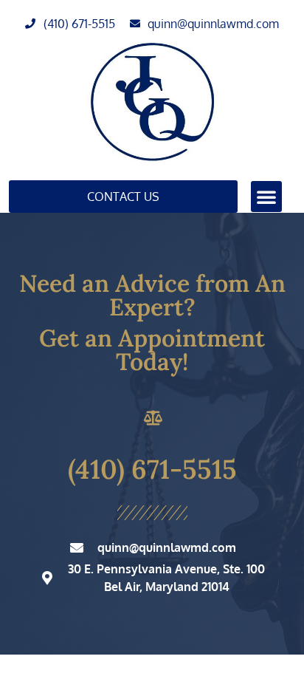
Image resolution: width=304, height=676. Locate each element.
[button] (266, 196)
